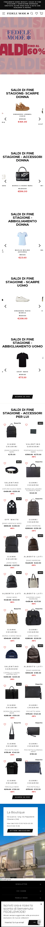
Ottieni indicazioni (20, 830)
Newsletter (21, 884)
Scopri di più (22, 797)
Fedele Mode (21, 898)
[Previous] (5, 119)
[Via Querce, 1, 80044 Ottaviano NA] (22, 841)
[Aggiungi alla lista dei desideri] (5, 424)
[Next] (39, 119)
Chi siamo (21, 891)
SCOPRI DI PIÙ (22, 396)
